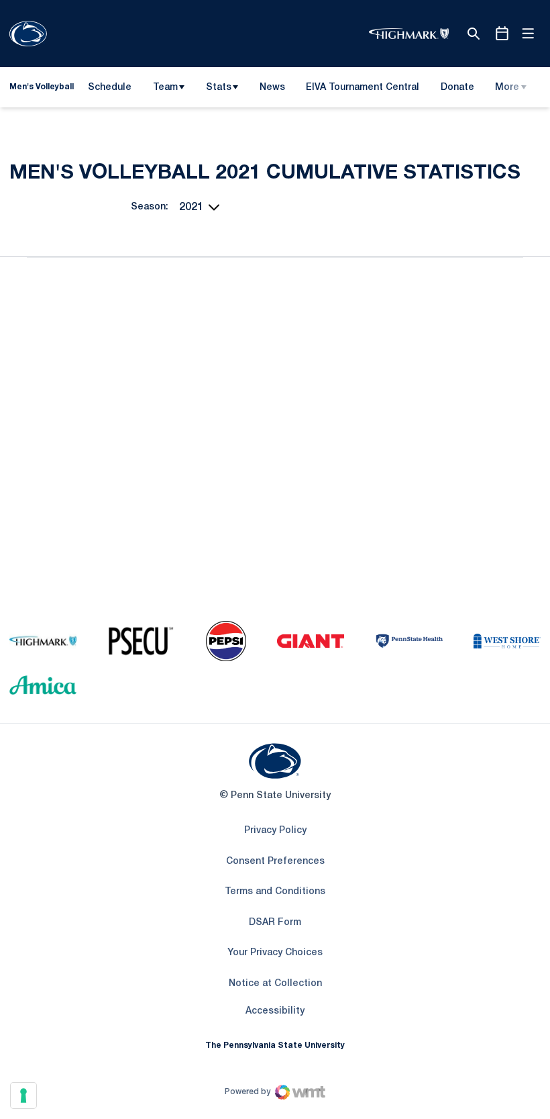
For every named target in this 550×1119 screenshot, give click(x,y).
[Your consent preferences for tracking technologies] (23, 1095)
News (272, 87)
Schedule (109, 87)
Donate (457, 90)
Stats (218, 87)
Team (165, 87)
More (507, 87)
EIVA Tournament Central (362, 90)
